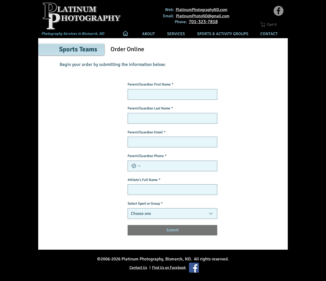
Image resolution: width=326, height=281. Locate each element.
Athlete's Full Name (144, 180)
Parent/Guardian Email (147, 132)
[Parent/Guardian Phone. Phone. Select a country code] (136, 166)
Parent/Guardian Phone (147, 156)
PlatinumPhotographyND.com (201, 9)
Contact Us (138, 267)
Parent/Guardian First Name (150, 84)
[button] (270, 24)
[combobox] (172, 213)
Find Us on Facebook (169, 267)
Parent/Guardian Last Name (150, 108)
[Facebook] (278, 11)
